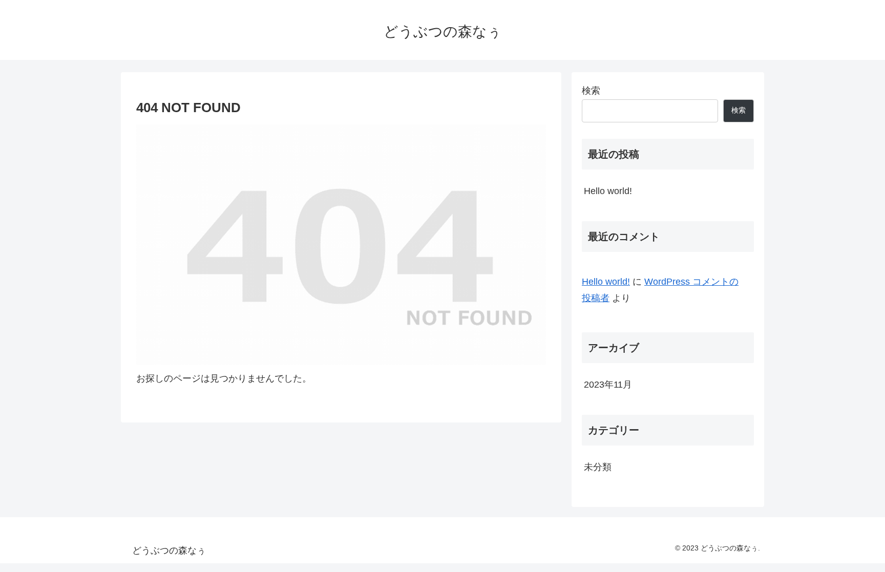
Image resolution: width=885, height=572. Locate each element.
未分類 (598, 467)
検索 (591, 91)
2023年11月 (608, 384)
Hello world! (608, 191)
